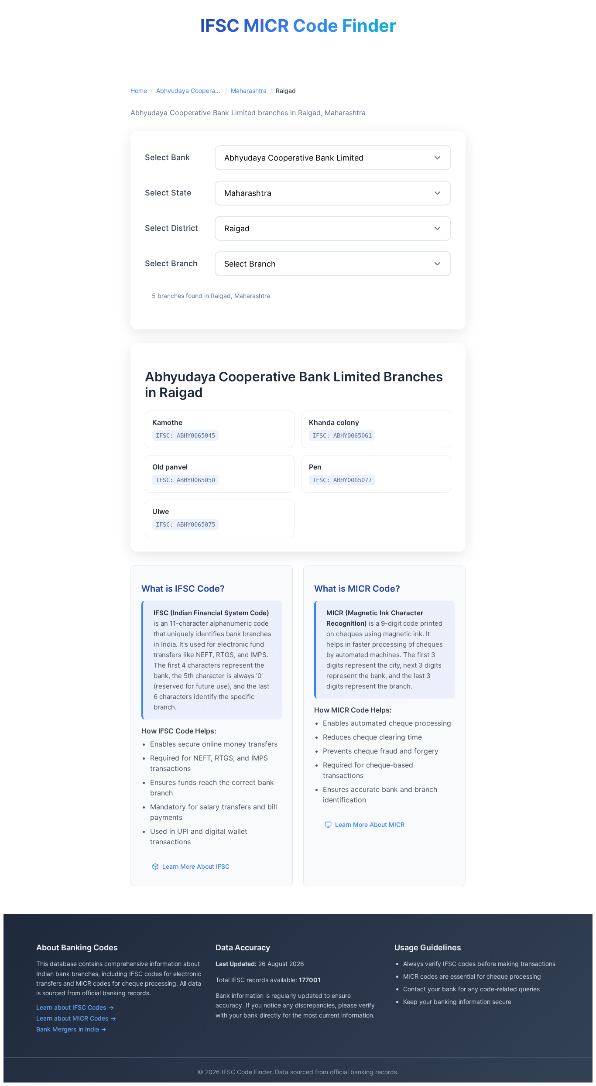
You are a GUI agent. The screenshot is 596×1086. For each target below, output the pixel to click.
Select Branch (171, 263)
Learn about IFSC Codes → (75, 1007)
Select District (171, 228)
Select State (168, 192)
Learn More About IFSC (195, 866)
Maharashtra (249, 90)
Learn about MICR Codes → (76, 1018)
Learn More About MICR (369, 824)
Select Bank (167, 157)
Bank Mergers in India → (71, 1029)
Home (138, 90)
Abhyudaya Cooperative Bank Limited (189, 90)
